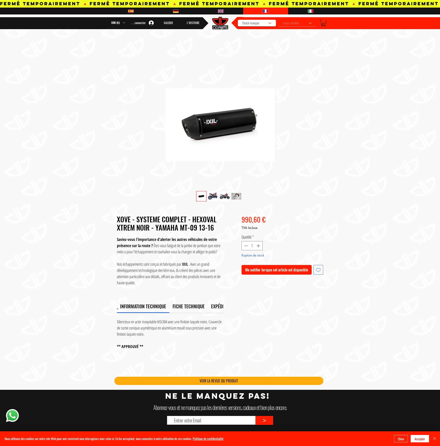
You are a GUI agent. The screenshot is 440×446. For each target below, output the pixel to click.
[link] (143, 306)
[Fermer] (434, 438)
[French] (265, 11)
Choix (401, 438)
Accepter (420, 438)
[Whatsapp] (12, 415)
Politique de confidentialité (208, 438)
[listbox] (118, 22)
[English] (220, 11)
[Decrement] (245, 245)
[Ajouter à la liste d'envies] (318, 270)
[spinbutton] (252, 245)
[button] (323, 23)
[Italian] (310, 11)
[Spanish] (130, 11)
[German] (175, 11)
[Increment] (259, 245)
